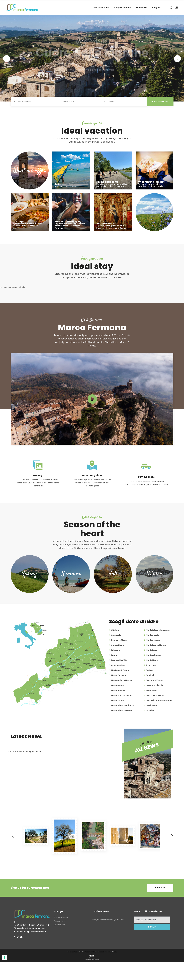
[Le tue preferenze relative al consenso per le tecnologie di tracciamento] (4, 957)
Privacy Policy (60, 921)
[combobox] (36, 102)
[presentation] (12, 835)
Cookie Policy (59, 925)
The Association (61, 917)
